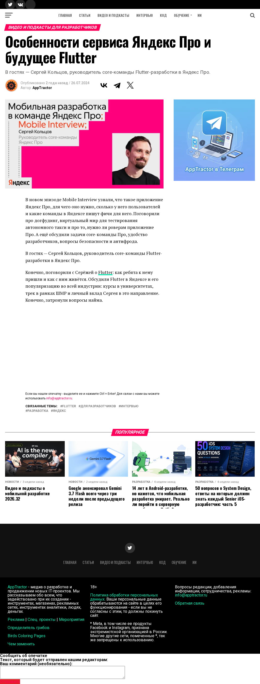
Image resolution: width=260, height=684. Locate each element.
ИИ (200, 15)
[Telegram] (117, 85)
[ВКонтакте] (104, 85)
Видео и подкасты (113, 15)
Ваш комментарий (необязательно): (36, 663)
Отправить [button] (10, 681)
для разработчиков (98, 406)
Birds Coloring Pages (26, 635)
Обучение (181, 15)
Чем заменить (21, 644)
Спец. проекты (42, 619)
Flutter (105, 272)
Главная (65, 15)
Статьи (84, 15)
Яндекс (59, 411)
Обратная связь (189, 603)
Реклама (16, 619)
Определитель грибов (29, 627)
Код (163, 15)
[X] (130, 85)
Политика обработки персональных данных (124, 597)
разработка (37, 411)
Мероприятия (71, 619)
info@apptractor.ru (59, 398)
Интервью (144, 15)
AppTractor (42, 88)
